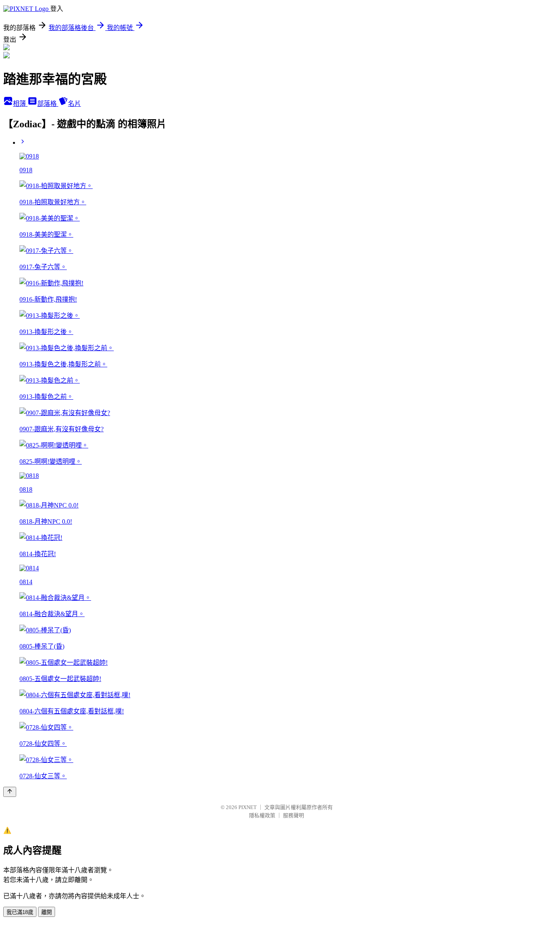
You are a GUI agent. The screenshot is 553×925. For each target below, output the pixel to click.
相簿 (20, 103)
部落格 (47, 103)
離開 (46, 912)
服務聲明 (293, 815)
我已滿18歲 (19, 912)
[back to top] (9, 792)
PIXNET (247, 807)
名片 (74, 103)
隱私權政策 (262, 815)
